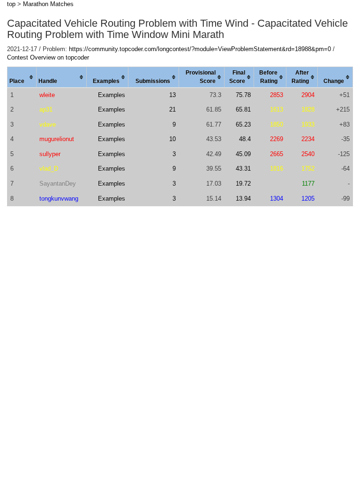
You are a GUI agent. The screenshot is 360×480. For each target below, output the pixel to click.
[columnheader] (22, 77)
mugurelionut (56, 138)
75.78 (243, 94)
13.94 (243, 198)
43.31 (243, 168)
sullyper (49, 154)
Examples (111, 94)
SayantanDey (57, 183)
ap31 (45, 109)
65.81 (243, 109)
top (11, 4)
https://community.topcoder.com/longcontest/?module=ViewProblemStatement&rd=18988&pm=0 (200, 48)
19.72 (243, 183)
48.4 (245, 138)
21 (172, 109)
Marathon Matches (48, 4)
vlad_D (48, 168)
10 (172, 138)
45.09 (243, 154)
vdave (47, 124)
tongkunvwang (58, 198)
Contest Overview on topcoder (48, 57)
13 (172, 94)
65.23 (243, 124)
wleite (47, 94)
